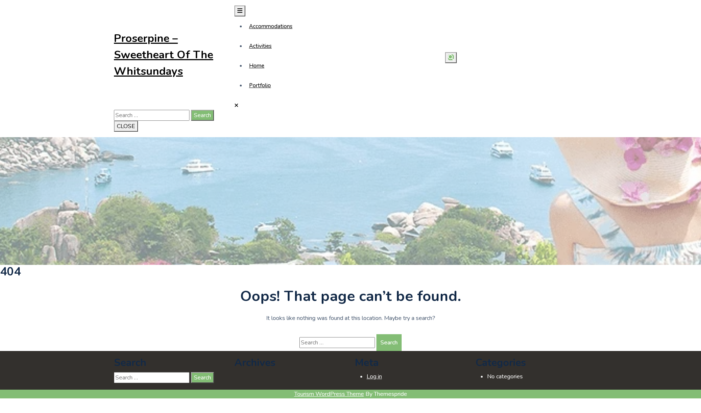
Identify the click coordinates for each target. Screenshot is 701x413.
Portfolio (260, 85)
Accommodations (270, 26)
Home (256, 65)
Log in (374, 377)
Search (202, 115)
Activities (260, 46)
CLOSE (126, 126)
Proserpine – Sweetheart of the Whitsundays (163, 55)
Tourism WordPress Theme (329, 394)
